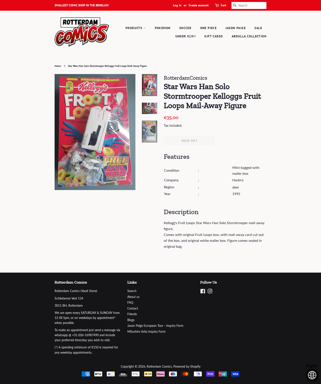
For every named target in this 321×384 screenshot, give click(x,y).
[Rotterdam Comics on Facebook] (202, 292)
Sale (258, 28)
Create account (199, 5)
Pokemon (163, 28)
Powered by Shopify (186, 366)
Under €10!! (185, 36)
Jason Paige (236, 28)
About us (133, 297)
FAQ (130, 302)
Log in (177, 5)
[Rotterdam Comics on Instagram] (209, 292)
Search (131, 291)
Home (58, 65)
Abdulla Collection (249, 36)
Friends (132, 314)
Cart (223, 5)
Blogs (131, 320)
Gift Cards (213, 36)
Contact (132, 308)
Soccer (185, 28)
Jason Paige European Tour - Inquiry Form (155, 325)
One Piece (208, 28)
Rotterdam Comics (159, 366)
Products (134, 28)
